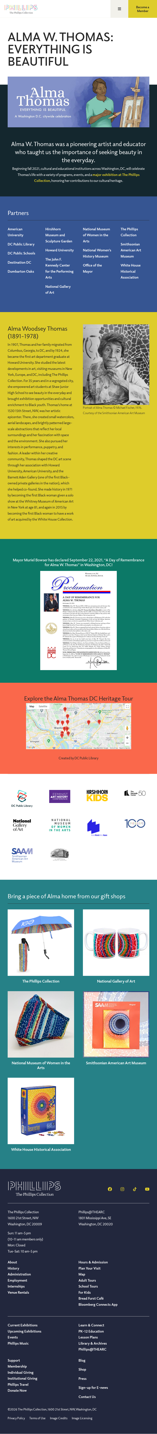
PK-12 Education (91, 1331)
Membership (17, 1366)
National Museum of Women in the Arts (96, 235)
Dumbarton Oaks (21, 271)
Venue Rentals (18, 1292)
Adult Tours (87, 1280)
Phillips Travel (18, 1384)
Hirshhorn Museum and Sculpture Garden (58, 235)
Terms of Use (37, 1418)
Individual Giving (21, 1372)
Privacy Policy (16, 1418)
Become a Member (142, 9)
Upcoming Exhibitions (24, 1331)
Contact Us (87, 1397)
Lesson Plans (88, 1337)
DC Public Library (21, 244)
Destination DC (19, 262)
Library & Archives (92, 1343)
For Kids (84, 1292)
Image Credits (58, 1418)
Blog (81, 1360)
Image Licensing (82, 1418)
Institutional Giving (22, 1378)
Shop (82, 1369)
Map (81, 1274)
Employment (17, 1280)
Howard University (59, 250)
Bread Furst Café (91, 1298)
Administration (19, 1274)
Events (13, 1337)
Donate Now (17, 1390)
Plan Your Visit (89, 1268)
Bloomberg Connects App (98, 1304)
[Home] (34, 1195)
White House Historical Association (131, 271)
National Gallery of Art (116, 981)
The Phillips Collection (40, 981)
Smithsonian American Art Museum (131, 250)
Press (82, 1378)
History (13, 1268)
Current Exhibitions (23, 1325)
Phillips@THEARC (92, 1349)
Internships (16, 1286)
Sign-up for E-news (93, 1387)
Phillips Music (18, 1343)
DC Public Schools (21, 253)
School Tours (88, 1286)
